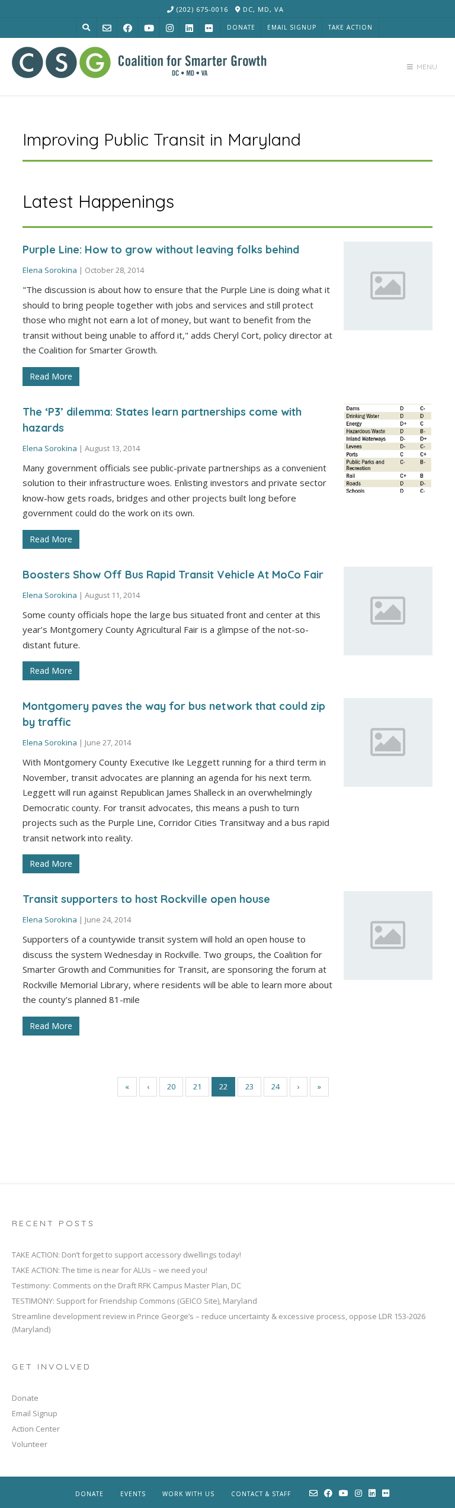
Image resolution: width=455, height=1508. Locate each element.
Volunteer (29, 1444)
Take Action (350, 27)
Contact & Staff (261, 1494)
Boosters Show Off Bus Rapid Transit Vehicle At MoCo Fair (173, 574)
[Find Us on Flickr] (209, 28)
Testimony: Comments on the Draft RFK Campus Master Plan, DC (126, 1285)
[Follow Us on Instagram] (170, 28)
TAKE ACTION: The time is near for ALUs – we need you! (109, 1270)
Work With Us (188, 1494)
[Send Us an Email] (107, 28)
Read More (51, 376)
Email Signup (291, 27)
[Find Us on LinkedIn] (189, 28)
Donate (241, 27)
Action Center (36, 1428)
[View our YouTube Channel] (149, 28)
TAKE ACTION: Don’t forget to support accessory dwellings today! (126, 1254)
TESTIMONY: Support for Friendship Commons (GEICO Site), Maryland (134, 1300)
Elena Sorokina (50, 270)
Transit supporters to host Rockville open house (146, 899)
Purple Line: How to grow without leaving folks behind (161, 249)
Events (133, 1494)
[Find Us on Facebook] (127, 28)
